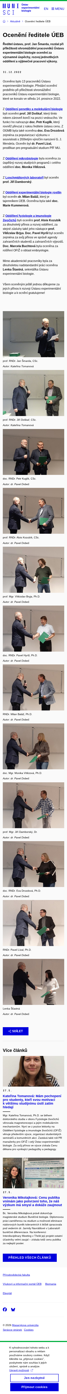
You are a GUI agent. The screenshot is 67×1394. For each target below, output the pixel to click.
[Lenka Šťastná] (33, 981)
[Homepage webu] (21, 9)
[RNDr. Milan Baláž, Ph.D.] (33, 687)
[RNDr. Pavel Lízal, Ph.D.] (33, 922)
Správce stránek (12, 1329)
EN (46, 9)
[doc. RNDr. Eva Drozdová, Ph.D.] (33, 863)
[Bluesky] (13, 1309)
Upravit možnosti (19, 1370)
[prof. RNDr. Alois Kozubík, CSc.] (33, 510)
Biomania (50, 1283)
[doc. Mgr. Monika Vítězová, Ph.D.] (33, 746)
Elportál (7, 1293)
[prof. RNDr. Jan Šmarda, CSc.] (33, 333)
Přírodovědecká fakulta (16, 1274)
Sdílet (17, 1031)
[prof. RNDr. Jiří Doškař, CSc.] (33, 392)
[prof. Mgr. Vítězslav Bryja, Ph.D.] (33, 569)
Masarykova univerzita (25, 1325)
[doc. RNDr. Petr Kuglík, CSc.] (33, 451)
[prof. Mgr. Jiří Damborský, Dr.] (33, 805)
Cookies (29, 1329)
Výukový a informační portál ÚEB (22, 1283)
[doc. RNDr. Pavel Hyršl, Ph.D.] (33, 628)
